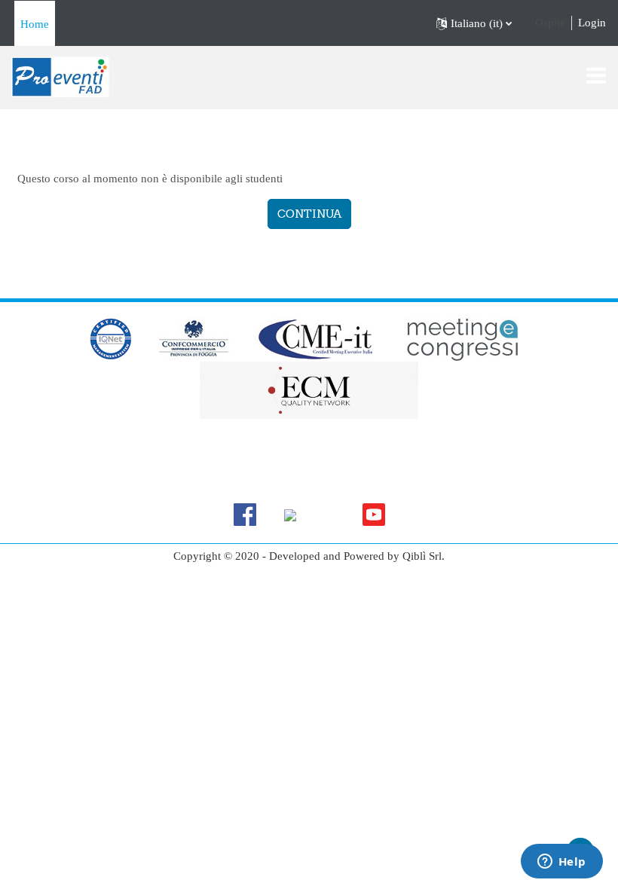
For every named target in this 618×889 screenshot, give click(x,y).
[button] (474, 23)
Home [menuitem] (34, 24)
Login (592, 23)
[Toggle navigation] (596, 75)
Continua (309, 213)
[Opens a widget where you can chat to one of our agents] (561, 862)
